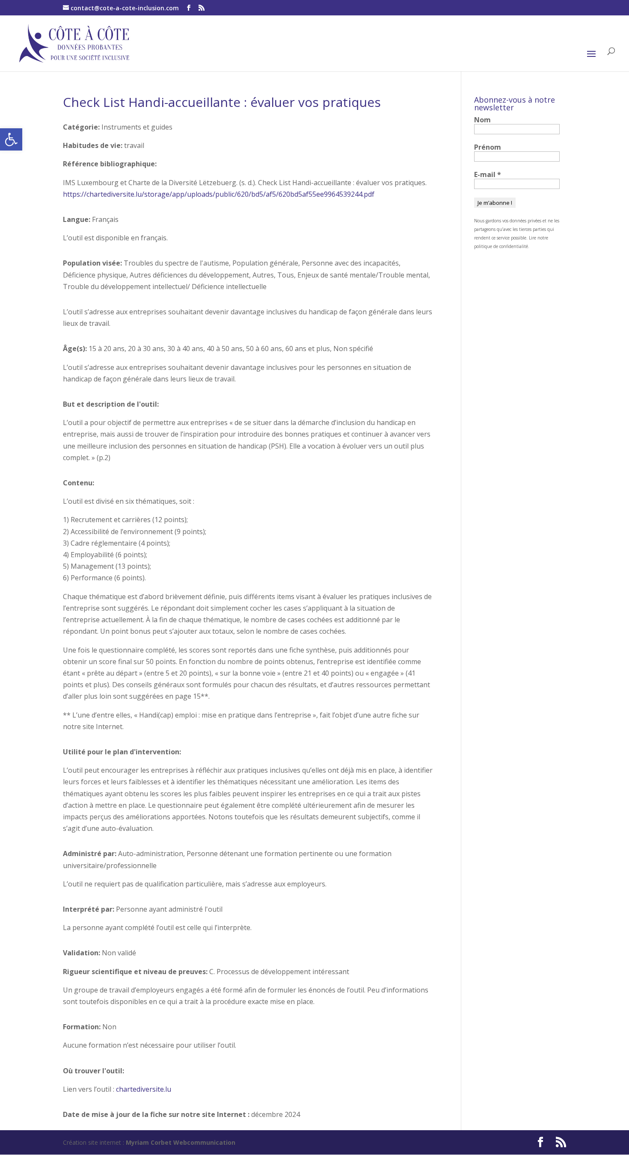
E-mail (487, 174)
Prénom (487, 147)
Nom (482, 119)
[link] (11, 139)
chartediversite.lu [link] (143, 1089)
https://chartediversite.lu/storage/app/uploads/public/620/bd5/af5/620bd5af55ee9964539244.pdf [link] (218, 194)
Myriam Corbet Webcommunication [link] (179, 1142)
